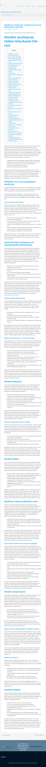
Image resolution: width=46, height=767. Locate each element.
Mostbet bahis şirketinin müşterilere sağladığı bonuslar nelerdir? (15, 120)
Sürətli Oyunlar (11, 73)
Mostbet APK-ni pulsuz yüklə (15, 105)
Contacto (28, 6)
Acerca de (33, 6)
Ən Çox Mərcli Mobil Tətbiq (14, 57)
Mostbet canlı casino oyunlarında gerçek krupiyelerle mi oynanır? (13, 99)
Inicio (17, 6)
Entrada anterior (6, 735)
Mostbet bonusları (12, 68)
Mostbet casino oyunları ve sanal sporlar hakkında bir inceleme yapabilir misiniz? (14, 94)
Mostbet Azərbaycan (13, 86)
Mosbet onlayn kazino (13, 81)
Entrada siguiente (40, 735)
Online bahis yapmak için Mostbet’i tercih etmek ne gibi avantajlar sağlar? (15, 139)
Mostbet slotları (12, 123)
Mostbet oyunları (12, 87)
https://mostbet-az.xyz (9, 214)
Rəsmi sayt (10, 107)
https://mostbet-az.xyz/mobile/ (11, 295)
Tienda (22, 6)
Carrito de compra (41, 6)
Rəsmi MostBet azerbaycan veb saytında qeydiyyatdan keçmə (14, 60)
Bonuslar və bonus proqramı (14, 132)
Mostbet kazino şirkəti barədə (15, 63)
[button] (22, 6)
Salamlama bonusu (12, 131)
